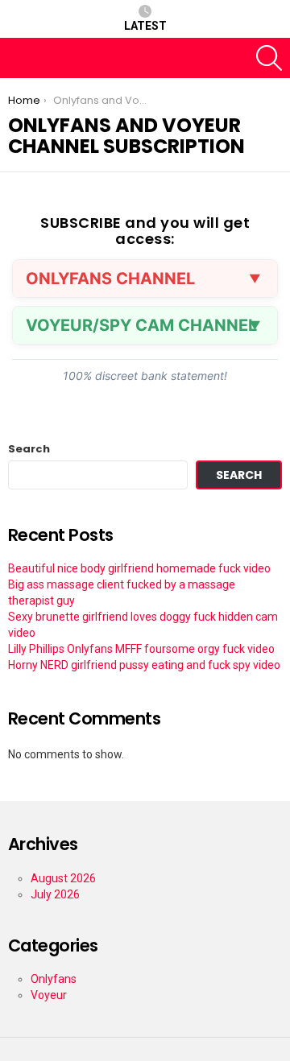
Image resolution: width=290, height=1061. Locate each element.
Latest (145, 25)
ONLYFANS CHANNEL (110, 278)
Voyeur (49, 995)
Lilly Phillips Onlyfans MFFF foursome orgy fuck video (141, 648)
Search (29, 449)
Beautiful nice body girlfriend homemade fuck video (139, 568)
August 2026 (63, 878)
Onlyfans (54, 978)
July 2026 (55, 894)
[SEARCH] (269, 58)
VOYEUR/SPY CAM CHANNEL (141, 325)
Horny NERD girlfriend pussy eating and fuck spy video (144, 664)
